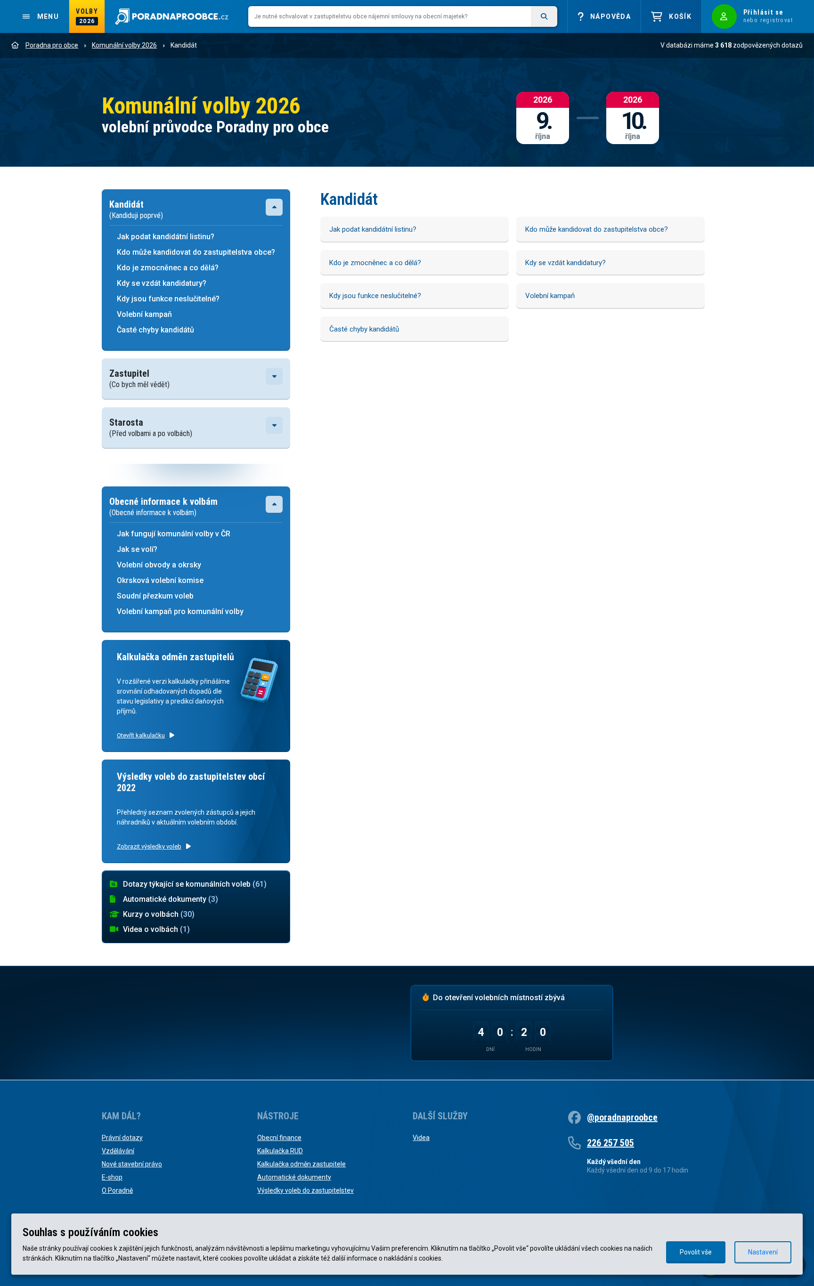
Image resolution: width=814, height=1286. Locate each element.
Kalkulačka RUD (280, 1151)
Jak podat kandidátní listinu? (166, 236)
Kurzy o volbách (159, 914)
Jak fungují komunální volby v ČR (173, 533)
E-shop (112, 1177)
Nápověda (610, 16)
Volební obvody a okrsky (159, 564)
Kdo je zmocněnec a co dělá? (168, 267)
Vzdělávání (118, 1151)
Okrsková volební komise (160, 580)
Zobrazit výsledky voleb (149, 846)
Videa (421, 1137)
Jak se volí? (137, 549)
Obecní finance (279, 1137)
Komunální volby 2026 (124, 45)
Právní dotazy (122, 1137)
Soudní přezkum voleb (155, 595)
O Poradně (117, 1190)
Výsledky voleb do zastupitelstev (305, 1190)
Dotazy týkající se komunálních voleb (195, 884)
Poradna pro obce (51, 45)
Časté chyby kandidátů (156, 329)
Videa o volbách (156, 929)
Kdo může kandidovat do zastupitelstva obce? (196, 252)
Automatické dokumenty (170, 899)
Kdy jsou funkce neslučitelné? (168, 298)
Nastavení (763, 1252)
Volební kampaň (144, 314)
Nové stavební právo (132, 1164)
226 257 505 (610, 1143)
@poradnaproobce (622, 1117)
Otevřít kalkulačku (141, 735)
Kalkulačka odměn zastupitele (301, 1164)
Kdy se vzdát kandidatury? (161, 283)
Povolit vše (696, 1252)
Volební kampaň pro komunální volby (180, 611)
